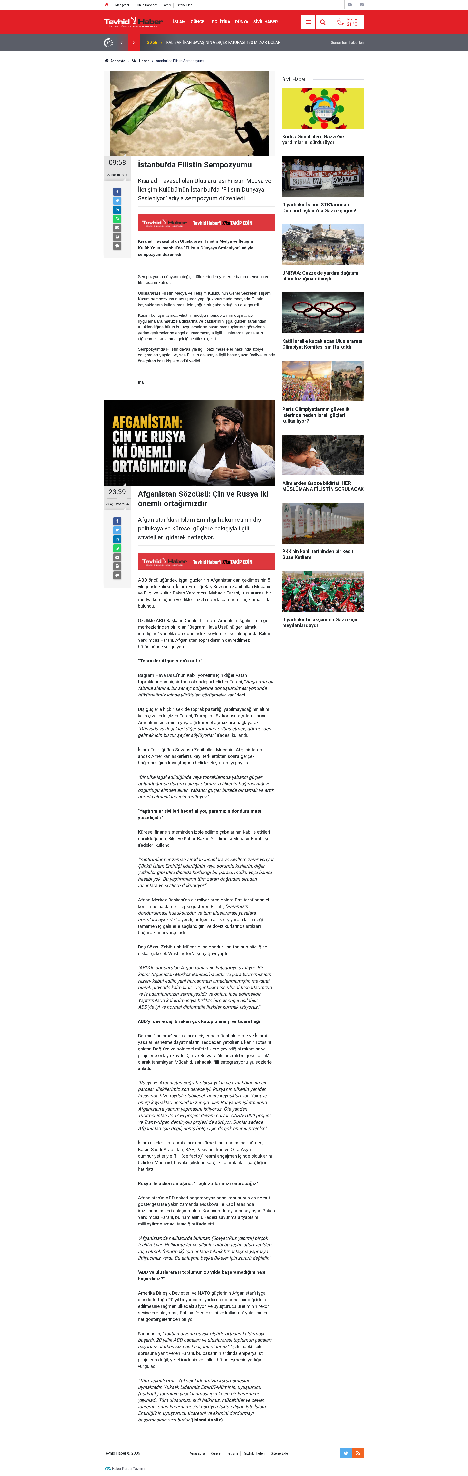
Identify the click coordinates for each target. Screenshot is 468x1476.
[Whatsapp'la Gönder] (117, 219)
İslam (179, 21)
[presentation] (121, 43)
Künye (216, 1453)
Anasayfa (197, 1453)
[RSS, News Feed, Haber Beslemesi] (358, 1453)
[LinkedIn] (117, 210)
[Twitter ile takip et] (346, 1453)
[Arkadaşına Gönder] (117, 228)
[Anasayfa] (106, 5)
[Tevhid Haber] (133, 21)
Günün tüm (347, 42)
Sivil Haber (265, 21)
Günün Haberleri (146, 5)
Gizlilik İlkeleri (254, 1453)
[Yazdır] (117, 237)
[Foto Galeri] (361, 4)
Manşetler (122, 5)
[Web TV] (349, 4)
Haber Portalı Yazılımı (128, 1469)
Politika (221, 21)
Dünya (241, 21)
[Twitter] (117, 201)
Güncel (199, 21)
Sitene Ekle (184, 5)
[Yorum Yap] (117, 246)
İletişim (232, 1453)
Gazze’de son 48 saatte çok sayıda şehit (200, 42)
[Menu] (308, 22)
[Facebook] (117, 192)
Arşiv (167, 5)
